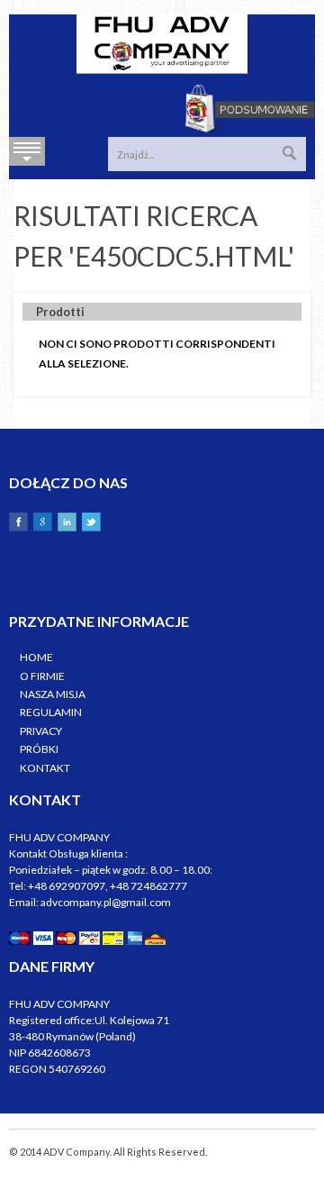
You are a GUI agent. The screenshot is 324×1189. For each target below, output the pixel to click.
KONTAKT (45, 768)
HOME (36, 657)
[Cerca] (290, 153)
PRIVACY (41, 731)
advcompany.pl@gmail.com (105, 902)
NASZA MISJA (53, 694)
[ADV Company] (162, 44)
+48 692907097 (66, 886)
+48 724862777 (148, 886)
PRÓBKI (39, 749)
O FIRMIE (42, 676)
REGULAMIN (51, 712)
